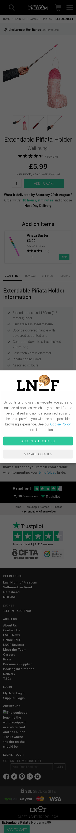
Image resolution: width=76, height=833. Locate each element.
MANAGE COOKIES (38, 454)
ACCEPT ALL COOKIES (38, 441)
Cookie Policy (60, 424)
